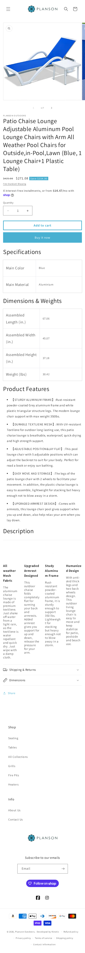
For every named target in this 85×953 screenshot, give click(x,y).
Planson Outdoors (25, 931)
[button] (8, 9)
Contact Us (15, 819)
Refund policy (71, 931)
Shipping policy (64, 938)
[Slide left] (33, 107)
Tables (12, 747)
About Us (14, 810)
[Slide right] (51, 107)
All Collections (18, 757)
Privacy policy (23, 938)
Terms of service (43, 938)
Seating (13, 738)
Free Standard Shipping (14, 183)
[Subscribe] (63, 869)
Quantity (8, 202)
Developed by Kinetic (48, 931)
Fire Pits (13, 775)
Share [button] (11, 693)
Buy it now (42, 237)
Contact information (44, 944)
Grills (11, 766)
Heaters (13, 784)
